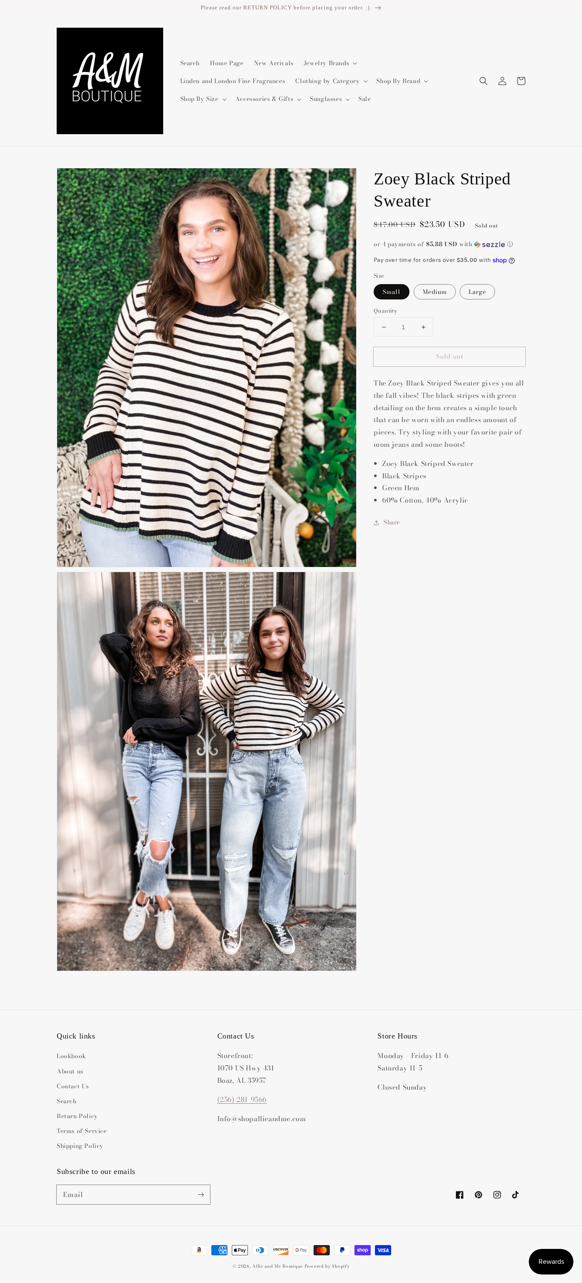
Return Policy (77, 1116)
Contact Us (73, 1086)
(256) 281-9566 (242, 1099)
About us (70, 1071)
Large (477, 291)
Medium (435, 291)
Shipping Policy (80, 1146)
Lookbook (71, 1056)
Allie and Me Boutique (277, 1266)
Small (391, 291)
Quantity (385, 311)
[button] (483, 81)
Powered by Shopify (327, 1266)
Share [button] (391, 522)
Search (67, 1101)
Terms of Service (82, 1131)
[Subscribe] (200, 1194)
